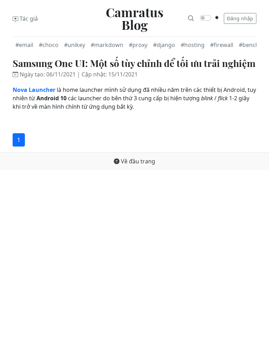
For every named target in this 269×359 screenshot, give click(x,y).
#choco (48, 45)
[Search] (191, 18)
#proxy (138, 45)
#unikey (74, 45)
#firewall (221, 45)
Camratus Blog (135, 18)
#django (164, 45)
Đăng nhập (240, 18)
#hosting (193, 45)
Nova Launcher (34, 90)
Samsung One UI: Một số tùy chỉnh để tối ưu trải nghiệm (134, 63)
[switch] (205, 18)
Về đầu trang (137, 161)
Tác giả (28, 18)
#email (24, 45)
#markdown (107, 45)
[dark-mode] (217, 17)
